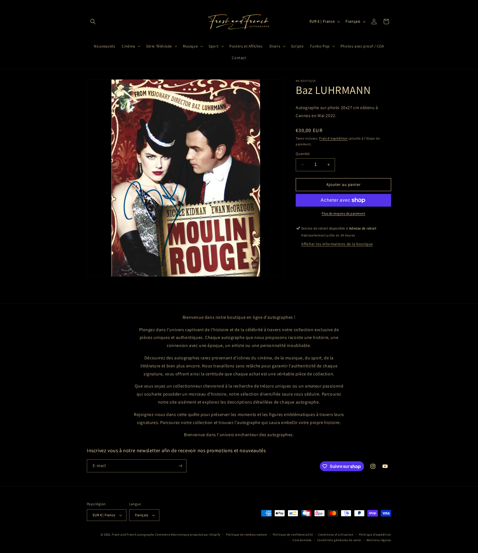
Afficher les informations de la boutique (337, 243)
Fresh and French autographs (133, 534)
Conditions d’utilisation (336, 534)
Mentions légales (379, 540)
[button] (93, 21)
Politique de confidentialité (293, 534)
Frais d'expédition (333, 138)
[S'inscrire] (180, 465)
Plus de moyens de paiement (343, 213)
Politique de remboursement (246, 534)
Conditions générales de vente (339, 540)
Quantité (303, 153)
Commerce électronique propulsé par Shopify (187, 534)
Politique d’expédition (375, 534)
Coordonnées (302, 540)
